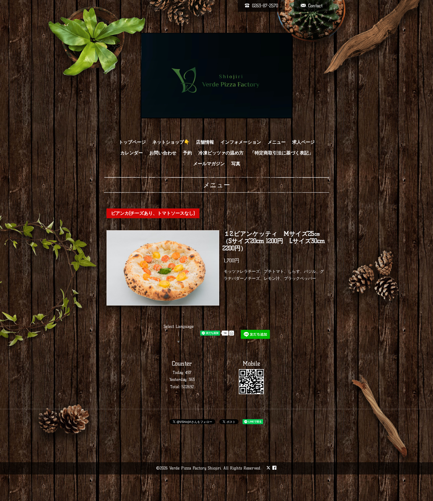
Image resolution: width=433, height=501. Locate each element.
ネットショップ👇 (170, 142)
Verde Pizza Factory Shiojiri (195, 468)
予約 (187, 153)
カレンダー (131, 153)
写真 (235, 163)
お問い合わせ (162, 153)
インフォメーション (241, 142)
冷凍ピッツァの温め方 (221, 153)
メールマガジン (209, 163)
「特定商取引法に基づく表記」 (281, 153)
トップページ (132, 142)
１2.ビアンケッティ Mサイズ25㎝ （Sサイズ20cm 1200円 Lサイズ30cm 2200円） (274, 241)
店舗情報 (205, 142)
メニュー (277, 142)
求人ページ (303, 142)
